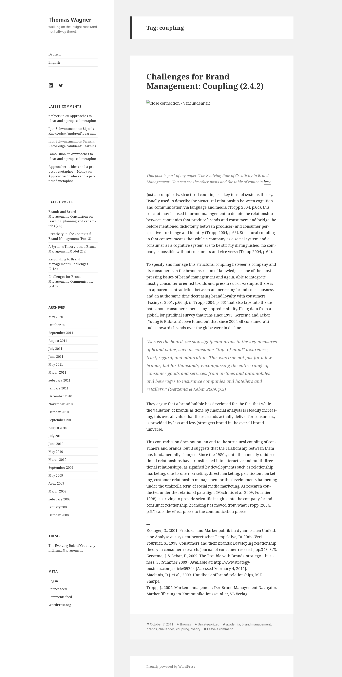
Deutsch (54, 54)
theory (195, 629)
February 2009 (59, 499)
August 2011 (57, 340)
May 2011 (55, 364)
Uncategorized (208, 624)
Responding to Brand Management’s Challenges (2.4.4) (68, 264)
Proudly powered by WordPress (170, 666)
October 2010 (58, 412)
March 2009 (57, 491)
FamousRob (57, 154)
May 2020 (55, 317)
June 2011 (55, 356)
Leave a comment (220, 629)
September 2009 (60, 467)
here (267, 182)
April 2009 (56, 483)
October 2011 (58, 325)
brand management (256, 624)
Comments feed (60, 597)
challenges (167, 629)
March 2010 (57, 459)
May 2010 (55, 451)
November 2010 (60, 404)
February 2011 (59, 380)
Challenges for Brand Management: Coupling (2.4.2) (205, 81)
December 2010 (60, 396)
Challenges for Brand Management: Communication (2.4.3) (71, 281)
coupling (182, 629)
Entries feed (57, 589)
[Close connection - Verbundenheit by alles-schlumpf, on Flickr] (211, 133)
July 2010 (55, 436)
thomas (185, 624)
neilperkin (56, 116)
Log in (53, 581)
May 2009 (55, 475)
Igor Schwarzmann (63, 128)
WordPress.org (59, 605)
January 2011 (58, 388)
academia (233, 624)
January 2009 (58, 507)
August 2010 (57, 428)
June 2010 (55, 444)
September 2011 (60, 333)
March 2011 (57, 372)
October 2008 (58, 515)
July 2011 (55, 348)
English (54, 62)
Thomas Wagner (69, 19)
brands (151, 629)
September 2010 (60, 420)
